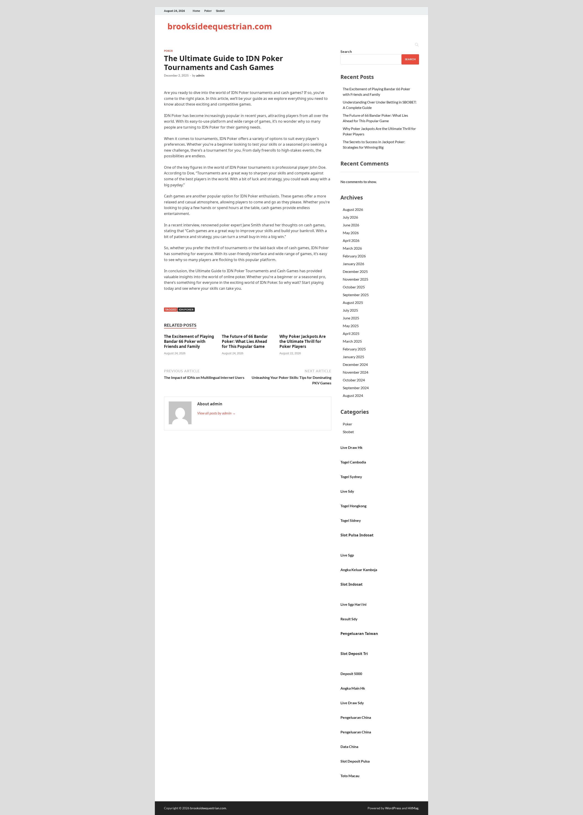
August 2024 (353, 395)
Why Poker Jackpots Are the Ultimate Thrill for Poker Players (302, 341)
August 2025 (353, 302)
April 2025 (351, 333)
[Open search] (416, 45)
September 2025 (356, 294)
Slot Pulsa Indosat (356, 535)
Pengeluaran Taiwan (359, 633)
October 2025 (354, 287)
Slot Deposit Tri (354, 653)
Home (196, 11)
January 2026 (353, 263)
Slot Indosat (351, 584)
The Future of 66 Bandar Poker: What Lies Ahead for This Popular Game (245, 341)
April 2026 (351, 240)
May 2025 (351, 325)
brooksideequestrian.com (219, 26)
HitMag (413, 808)
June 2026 (351, 225)
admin (200, 75)
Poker (208, 11)
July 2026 (350, 217)
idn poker (186, 309)
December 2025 (355, 271)
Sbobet (220, 11)
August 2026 (353, 209)
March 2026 (352, 248)
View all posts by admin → (216, 413)
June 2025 (351, 318)
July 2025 (350, 310)
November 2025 (355, 279)
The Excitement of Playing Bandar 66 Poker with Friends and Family (189, 341)
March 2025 (352, 341)
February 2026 (354, 256)
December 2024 (355, 364)
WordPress (393, 808)
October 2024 (354, 380)
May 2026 (351, 232)
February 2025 (354, 349)
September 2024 (356, 388)
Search (346, 51)
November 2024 (355, 372)
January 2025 (353, 356)
